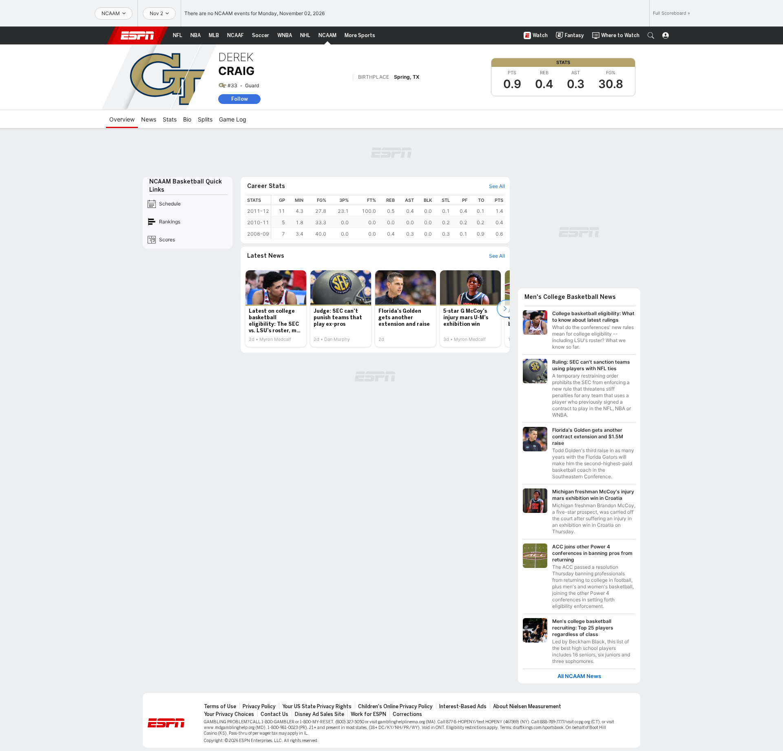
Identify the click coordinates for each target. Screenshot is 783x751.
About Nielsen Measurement (527, 706)
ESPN (137, 35)
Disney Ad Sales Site (319, 714)
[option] (276, 308)
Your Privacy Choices (229, 714)
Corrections (407, 714)
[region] (388, 217)
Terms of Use (220, 706)
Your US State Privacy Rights (317, 706)
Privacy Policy (259, 706)
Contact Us (274, 714)
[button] (651, 35)
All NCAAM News (579, 676)
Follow (239, 99)
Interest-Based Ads (463, 706)
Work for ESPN (368, 714)
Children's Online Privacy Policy (395, 706)
